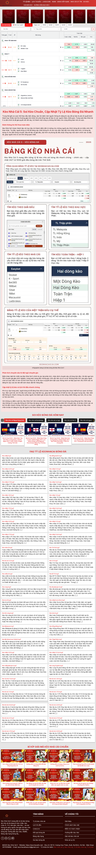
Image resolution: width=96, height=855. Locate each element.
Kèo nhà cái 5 (58, 847)
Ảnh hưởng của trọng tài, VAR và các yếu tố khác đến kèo (12, 784)
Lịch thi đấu (36, 1)
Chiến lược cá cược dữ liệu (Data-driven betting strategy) (36, 803)
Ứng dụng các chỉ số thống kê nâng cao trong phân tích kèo (83, 803)
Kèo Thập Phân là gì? (55, 639)
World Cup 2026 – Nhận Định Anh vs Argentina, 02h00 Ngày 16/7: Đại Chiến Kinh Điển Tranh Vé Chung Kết (60, 440)
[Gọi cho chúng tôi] (9, 838)
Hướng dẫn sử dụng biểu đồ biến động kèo (36, 764)
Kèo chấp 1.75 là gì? (8, 508)
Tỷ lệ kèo (26, 1)
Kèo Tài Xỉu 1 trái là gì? (9, 678)
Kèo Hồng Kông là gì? (55, 626)
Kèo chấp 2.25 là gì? (8, 521)
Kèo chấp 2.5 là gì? (55, 521)
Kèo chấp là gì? (6, 455)
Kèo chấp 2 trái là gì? (55, 508)
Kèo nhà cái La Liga (54, 420)
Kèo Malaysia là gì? (8, 626)
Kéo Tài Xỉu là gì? (54, 547)
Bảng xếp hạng (63, 1)
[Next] (94, 435)
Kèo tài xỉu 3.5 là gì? (8, 560)
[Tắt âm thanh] (93, 29)
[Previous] (1, 435)
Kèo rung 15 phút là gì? (56, 665)
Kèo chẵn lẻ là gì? (7, 573)
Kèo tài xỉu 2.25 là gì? (55, 705)
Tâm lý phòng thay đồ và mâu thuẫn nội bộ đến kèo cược (83, 764)
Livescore (47, 1)
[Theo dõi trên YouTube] (12, 838)
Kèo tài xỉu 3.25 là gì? (55, 731)
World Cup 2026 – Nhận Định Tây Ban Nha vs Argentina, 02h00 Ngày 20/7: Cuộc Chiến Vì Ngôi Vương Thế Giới (12, 440)
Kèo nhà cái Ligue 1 (86, 420)
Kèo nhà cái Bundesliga (36, 420)
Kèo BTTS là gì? (54, 573)
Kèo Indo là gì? (53, 613)
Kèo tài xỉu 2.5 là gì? (8, 718)
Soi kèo (86, 1)
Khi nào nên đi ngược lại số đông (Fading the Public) (83, 784)
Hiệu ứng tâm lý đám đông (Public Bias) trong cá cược (12, 803)
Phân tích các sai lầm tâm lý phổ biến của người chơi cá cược (60, 784)
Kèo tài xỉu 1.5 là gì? (8, 691)
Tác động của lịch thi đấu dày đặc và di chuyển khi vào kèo (36, 784)
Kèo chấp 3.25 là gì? (8, 652)
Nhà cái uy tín (76, 1)
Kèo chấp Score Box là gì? (57, 600)
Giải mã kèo (28, 5)
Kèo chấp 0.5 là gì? (55, 469)
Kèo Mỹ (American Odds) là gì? (11, 639)
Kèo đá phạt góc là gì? (56, 587)
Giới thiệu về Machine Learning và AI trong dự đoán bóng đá (59, 803)
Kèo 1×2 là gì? (53, 560)
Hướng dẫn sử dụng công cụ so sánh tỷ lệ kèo (59, 764)
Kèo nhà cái (68, 847)
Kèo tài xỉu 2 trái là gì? (8, 705)
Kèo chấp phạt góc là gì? (9, 665)
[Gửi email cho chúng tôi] (6, 838)
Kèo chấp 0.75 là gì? (8, 482)
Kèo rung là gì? (6, 587)
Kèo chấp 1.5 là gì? (54, 495)
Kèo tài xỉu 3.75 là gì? (8, 731)
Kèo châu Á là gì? (7, 547)
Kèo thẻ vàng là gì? (8, 613)
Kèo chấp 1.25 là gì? (8, 495)
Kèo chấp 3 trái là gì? (55, 534)
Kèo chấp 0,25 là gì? (8, 469)
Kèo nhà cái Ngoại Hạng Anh (15, 420)
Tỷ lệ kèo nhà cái (80, 847)
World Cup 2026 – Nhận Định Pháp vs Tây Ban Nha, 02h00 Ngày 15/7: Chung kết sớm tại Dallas (83, 439)
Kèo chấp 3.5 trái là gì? (56, 652)
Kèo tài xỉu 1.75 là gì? (55, 691)
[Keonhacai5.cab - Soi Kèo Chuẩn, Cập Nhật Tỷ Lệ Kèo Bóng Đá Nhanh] (10, 3)
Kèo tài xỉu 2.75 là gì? (55, 718)
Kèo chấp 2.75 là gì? (8, 534)
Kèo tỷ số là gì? (6, 600)
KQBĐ (54, 1)
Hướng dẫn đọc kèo (41, 5)
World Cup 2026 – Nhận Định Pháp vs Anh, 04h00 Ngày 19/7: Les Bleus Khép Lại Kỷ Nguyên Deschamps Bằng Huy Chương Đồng (36, 441)
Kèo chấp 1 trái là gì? (55, 482)
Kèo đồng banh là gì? (55, 455)
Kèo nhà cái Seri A (70, 420)
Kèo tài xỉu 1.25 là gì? (55, 678)
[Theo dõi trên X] (2, 838)
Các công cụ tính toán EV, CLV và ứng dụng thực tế (13, 764)
